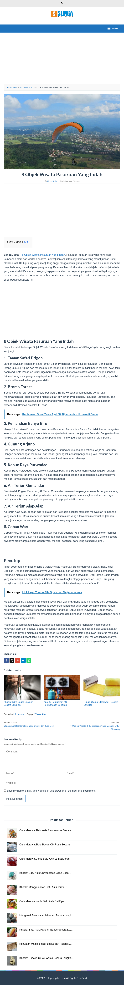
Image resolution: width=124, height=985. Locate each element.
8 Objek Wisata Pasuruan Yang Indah (43, 255)
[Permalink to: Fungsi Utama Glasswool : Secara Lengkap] (101, 687)
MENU (115, 28)
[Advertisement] (62, 58)
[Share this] (6, 660)
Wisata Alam (40, 714)
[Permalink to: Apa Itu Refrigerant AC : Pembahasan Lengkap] (62, 687)
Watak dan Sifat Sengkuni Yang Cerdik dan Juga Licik (29, 724)
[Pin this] (17, 660)
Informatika (18, 714)
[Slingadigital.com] (62, 13)
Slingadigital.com (56, 978)
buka (26, 241)
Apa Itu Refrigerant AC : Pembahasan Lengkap (56, 703)
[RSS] (62, 3)
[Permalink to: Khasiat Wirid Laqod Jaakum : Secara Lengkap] (22, 687)
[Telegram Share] (23, 660)
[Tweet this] (12, 660)
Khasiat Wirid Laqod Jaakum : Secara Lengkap (19, 703)
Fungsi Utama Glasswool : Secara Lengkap (100, 703)
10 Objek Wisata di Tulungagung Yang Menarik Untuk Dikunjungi (95, 726)
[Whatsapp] (28, 660)
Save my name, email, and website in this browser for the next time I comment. (51, 790)
